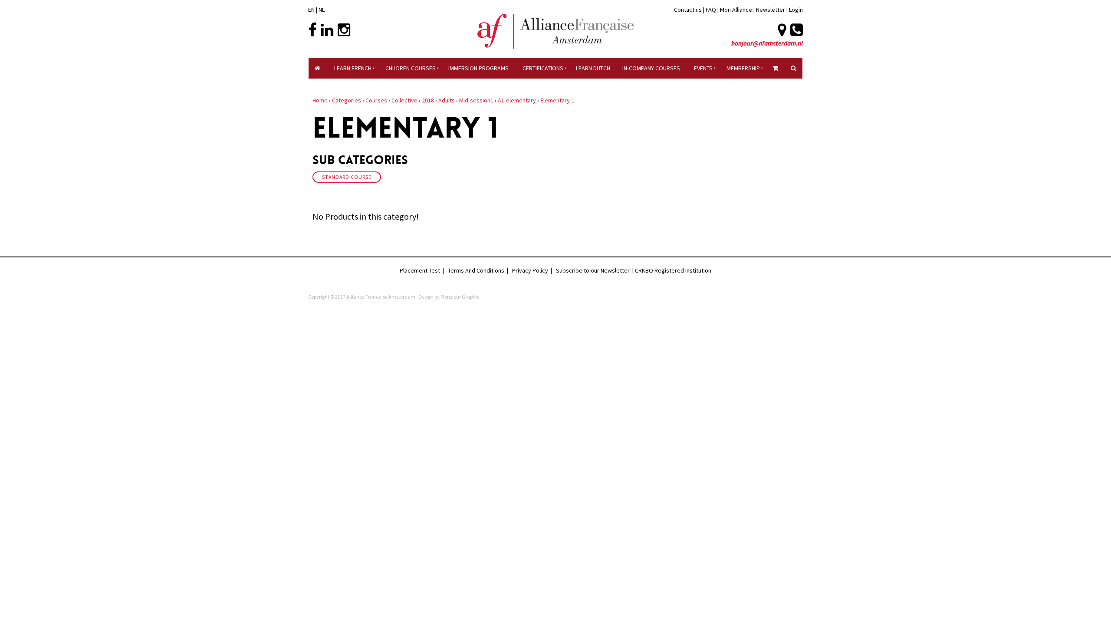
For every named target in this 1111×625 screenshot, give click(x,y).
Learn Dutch (593, 68)
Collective (404, 100)
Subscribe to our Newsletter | (595, 270)
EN (311, 9)
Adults (446, 100)
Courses (376, 100)
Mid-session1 (476, 100)
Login (796, 9)
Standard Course (346, 177)
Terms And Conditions (476, 270)
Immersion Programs (478, 68)
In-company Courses (651, 68)
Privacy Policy (530, 270)
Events (703, 68)
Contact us (688, 9)
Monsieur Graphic (460, 296)
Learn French (352, 68)
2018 (428, 100)
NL (322, 9)
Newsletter (771, 9)
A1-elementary (517, 100)
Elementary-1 (557, 100)
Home (320, 100)
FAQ (711, 9)
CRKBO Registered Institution (673, 270)
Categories (346, 100)
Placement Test (420, 270)
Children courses (410, 68)
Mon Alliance (736, 9)
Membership (743, 68)
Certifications (543, 68)
